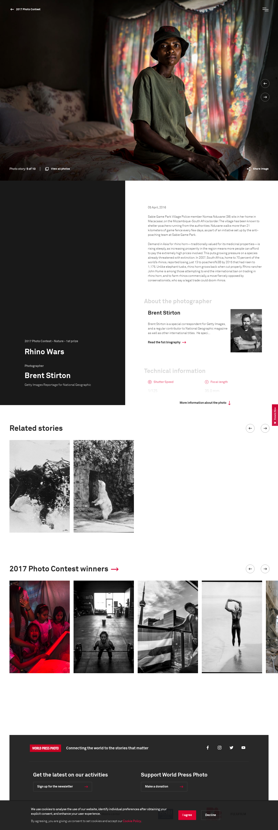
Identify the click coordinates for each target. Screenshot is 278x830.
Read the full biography (164, 342)
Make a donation (156, 786)
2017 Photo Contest (28, 9)
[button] (250, 428)
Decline (210, 815)
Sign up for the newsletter (55, 786)
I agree (187, 815)
